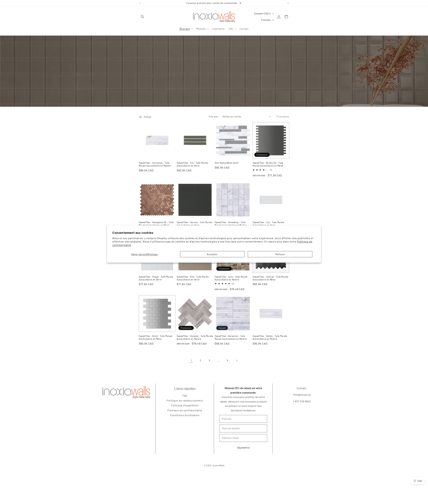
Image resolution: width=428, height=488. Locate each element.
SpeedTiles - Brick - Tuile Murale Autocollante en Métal (155, 337)
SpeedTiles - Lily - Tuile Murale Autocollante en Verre (268, 223)
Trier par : (213, 116)
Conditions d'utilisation (184, 415)
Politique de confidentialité (184, 410)
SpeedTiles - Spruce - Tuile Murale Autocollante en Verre (194, 223)
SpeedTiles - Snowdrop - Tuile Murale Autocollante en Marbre (231, 223)
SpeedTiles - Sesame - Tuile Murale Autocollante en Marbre (195, 337)
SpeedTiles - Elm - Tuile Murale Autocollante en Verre (193, 278)
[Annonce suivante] (288, 3)
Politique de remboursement (185, 400)
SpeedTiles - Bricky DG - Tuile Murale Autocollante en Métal (268, 164)
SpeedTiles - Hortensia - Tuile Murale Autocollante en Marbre (155, 164)
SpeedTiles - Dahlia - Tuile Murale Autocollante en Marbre (270, 337)
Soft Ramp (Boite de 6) (226, 162)
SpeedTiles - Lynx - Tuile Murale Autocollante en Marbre (231, 278)
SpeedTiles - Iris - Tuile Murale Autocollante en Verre (192, 164)
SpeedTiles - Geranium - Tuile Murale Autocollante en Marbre (231, 337)
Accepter (212, 254)
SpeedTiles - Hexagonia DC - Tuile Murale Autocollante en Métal (156, 223)
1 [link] (191, 360)
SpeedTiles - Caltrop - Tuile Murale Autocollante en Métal (270, 278)
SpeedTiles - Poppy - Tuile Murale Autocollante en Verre (156, 278)
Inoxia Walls (218, 465)
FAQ (184, 395)
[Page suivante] (236, 360)
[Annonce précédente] (140, 3)
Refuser (280, 254)
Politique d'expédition (185, 405)
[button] (142, 16)
